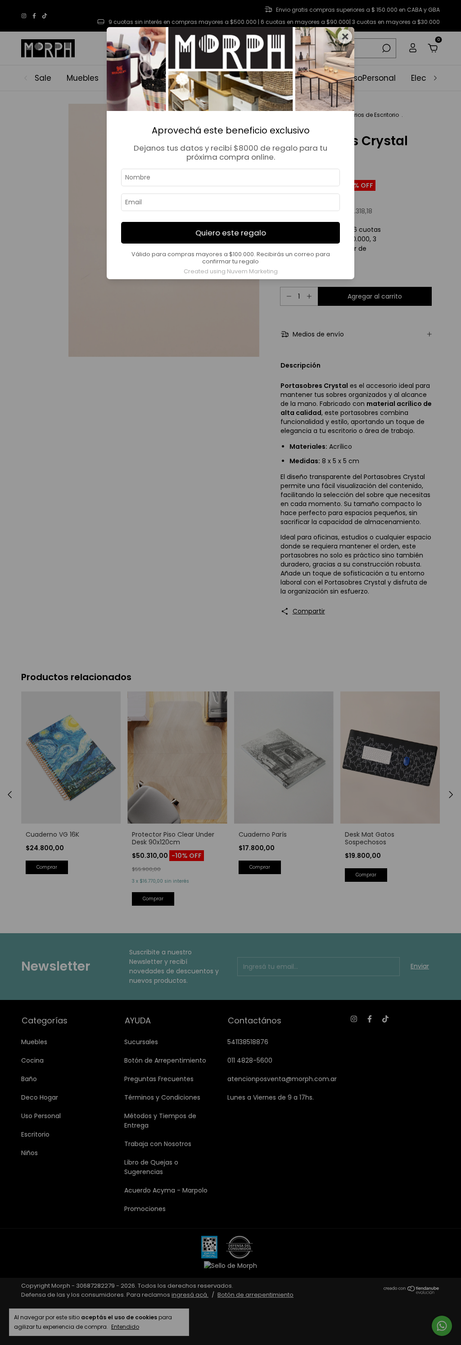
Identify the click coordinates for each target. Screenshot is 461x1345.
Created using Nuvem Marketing (231, 271)
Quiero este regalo (230, 232)
